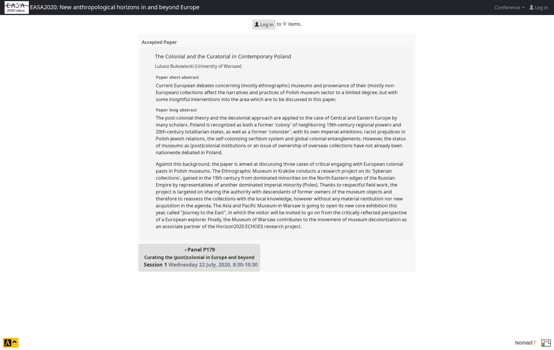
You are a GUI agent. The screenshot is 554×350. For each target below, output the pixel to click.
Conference (508, 7)
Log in (266, 24)
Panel (201, 257)
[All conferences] (546, 342)
